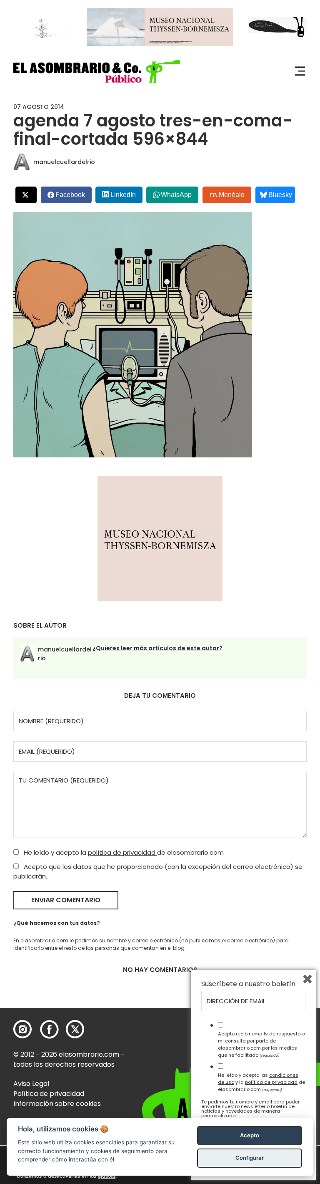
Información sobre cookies (57, 1103)
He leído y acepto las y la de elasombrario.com (261, 1082)
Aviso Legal (31, 1083)
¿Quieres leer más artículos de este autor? (157, 648)
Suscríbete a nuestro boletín (248, 984)
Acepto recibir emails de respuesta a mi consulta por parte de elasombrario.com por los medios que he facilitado (261, 1044)
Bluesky (280, 194)
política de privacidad (122, 852)
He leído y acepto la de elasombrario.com (123, 852)
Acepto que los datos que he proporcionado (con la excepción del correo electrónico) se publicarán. (157, 871)
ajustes (106, 1176)
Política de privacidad (48, 1093)
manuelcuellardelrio (64, 162)
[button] (96, 71)
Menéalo (232, 194)
